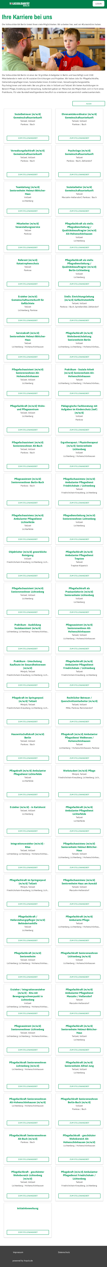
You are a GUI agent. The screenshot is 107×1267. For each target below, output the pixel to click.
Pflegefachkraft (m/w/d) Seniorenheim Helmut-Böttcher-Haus (79, 1029)
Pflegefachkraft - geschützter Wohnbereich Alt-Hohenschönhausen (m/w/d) (79, 1139)
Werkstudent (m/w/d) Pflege (79, 770)
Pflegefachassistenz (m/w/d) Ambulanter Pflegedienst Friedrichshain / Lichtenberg (79, 482)
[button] (4, 1262)
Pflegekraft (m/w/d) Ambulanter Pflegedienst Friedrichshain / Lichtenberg (79, 1175)
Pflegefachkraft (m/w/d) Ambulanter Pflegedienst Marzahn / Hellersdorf (79, 993)
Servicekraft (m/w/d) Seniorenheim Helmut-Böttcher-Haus (28, 336)
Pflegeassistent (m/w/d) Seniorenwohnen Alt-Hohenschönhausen (79, 628)
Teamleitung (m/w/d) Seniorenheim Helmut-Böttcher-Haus (28, 190)
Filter (88, 104)
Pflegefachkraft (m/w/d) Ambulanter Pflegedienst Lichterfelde (79, 810)
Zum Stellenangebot (28, 138)
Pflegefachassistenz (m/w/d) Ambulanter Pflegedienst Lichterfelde (28, 519)
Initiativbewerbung (27, 1208)
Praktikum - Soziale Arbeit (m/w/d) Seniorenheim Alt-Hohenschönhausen (79, 373)
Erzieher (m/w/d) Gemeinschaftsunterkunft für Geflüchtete (27, 300)
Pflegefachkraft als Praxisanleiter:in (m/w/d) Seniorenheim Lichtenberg (79, 592)
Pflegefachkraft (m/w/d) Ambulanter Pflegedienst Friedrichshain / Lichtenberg (79, 665)
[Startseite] (19, 4)
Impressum (18, 1252)
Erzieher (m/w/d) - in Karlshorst (27, 807)
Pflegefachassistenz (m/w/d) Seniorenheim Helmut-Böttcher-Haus (79, 847)
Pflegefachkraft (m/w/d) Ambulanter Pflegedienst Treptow (79, 555)
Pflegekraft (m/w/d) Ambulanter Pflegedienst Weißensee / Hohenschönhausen (79, 738)
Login (98, 3)
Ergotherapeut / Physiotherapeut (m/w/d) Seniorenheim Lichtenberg (79, 446)
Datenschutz (64, 1252)
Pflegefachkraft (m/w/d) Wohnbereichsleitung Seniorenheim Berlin (79, 336)
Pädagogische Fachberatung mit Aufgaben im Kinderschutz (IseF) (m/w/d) (79, 409)
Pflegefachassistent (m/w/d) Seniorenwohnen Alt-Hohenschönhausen (27, 373)
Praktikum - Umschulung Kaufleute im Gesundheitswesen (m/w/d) (28, 665)
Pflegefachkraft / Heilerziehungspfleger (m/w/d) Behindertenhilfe (27, 920)
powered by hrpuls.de (23, 1260)
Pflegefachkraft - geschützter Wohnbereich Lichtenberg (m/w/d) (27, 1175)
